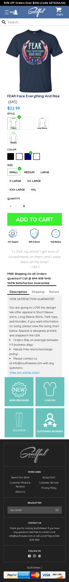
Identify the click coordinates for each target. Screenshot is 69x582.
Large (45, 172)
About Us (20, 491)
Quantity (11, 198)
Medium (29, 172)
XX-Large (34, 181)
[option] (34, 3)
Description (18, 292)
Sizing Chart (48, 477)
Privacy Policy (48, 487)
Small (13, 172)
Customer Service (48, 482)
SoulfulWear (33, 567)
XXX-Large (17, 189)
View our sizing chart (24, 372)
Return (54, 292)
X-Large (15, 181)
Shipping (38, 292)
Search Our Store (20, 477)
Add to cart (34, 219)
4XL (33, 189)
